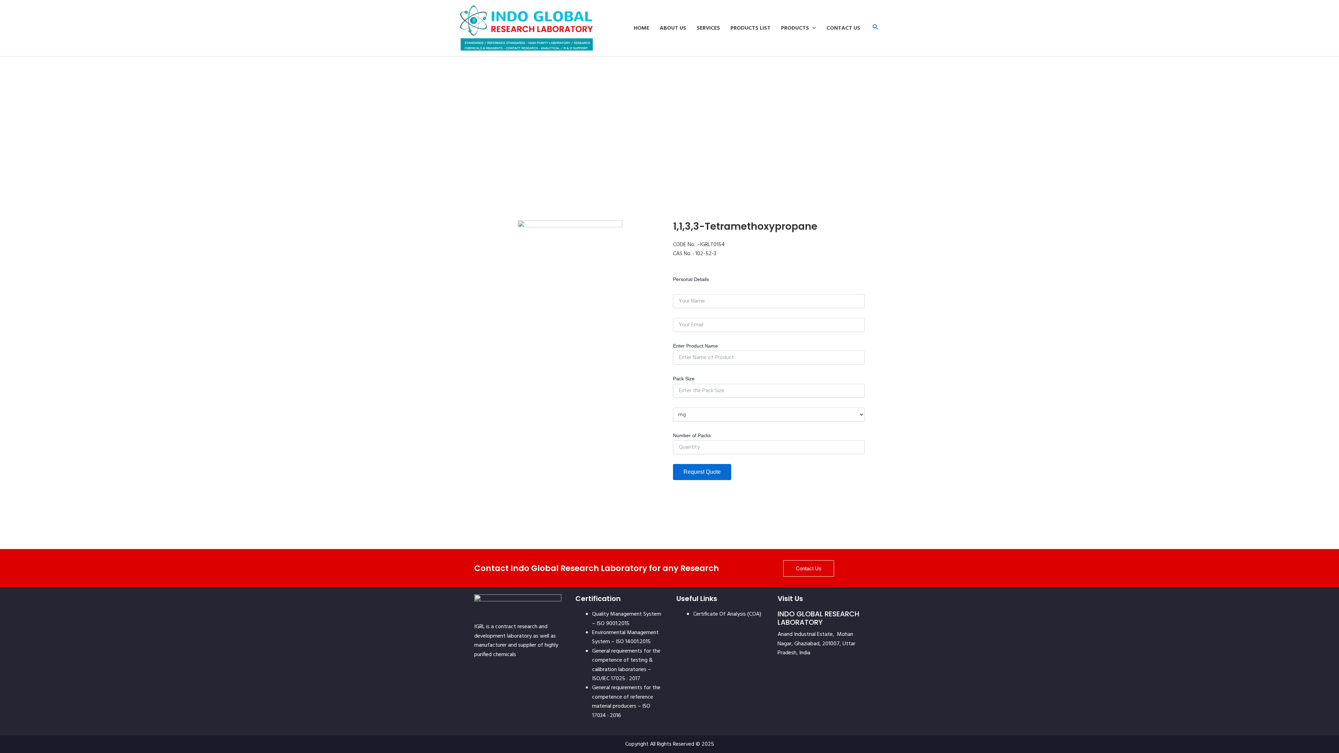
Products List (751, 28)
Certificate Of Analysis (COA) (727, 614)
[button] (875, 28)
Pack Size (684, 378)
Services (708, 28)
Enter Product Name (695, 346)
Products (795, 28)
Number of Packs (692, 435)
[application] (812, 28)
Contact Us (843, 28)
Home (641, 28)
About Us (673, 28)
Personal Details (691, 279)
